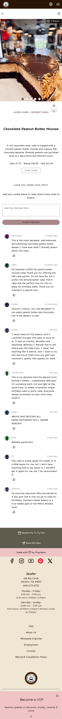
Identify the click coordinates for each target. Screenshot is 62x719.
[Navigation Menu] (58, 4)
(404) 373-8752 (31, 585)
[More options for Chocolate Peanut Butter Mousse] (53, 105)
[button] (3, 13)
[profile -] (51, 4)
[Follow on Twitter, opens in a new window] (50, 561)
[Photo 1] (22, 99)
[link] (31, 170)
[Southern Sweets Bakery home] (15, 4)
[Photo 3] (31, 99)
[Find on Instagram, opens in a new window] (21, 561)
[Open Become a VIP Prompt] (31, 716)
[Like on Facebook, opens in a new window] (12, 561)
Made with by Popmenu (24, 552)
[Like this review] (15, 255)
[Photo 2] (27, 99)
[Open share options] (58, 14)
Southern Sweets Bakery (31, 678)
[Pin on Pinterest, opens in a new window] (40, 561)
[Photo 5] (39, 99)
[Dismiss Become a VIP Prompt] (57, 695)
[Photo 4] (35, 99)
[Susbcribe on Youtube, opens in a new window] (31, 561)
